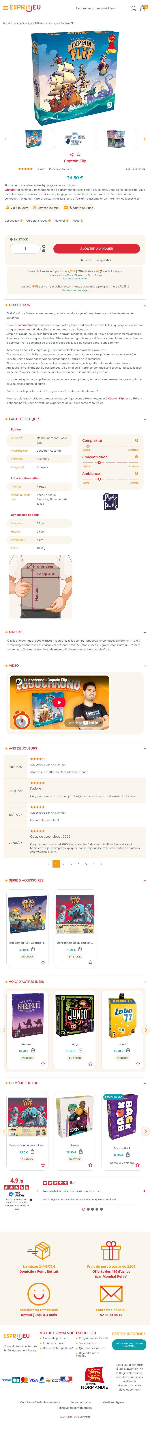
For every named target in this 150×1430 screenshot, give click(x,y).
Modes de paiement (55, 1338)
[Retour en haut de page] (142, 1419)
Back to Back (122, 1148)
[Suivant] (145, 1030)
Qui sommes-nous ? (91, 1348)
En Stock (27, 956)
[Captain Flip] (34, 139)
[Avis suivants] (144, 1191)
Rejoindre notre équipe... (87, 1354)
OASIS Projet (66, 1416)
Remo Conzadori (47, 438)
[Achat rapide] (33, 949)
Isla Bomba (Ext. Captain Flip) (27, 942)
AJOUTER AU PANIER (96, 249)
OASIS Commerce (82, 1416)
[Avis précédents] (37, 1191)
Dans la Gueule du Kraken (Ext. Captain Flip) (75, 942)
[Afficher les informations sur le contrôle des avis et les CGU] (30, 1200)
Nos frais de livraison (75, 278)
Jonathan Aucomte (49, 450)
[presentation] (5, 139)
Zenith (75, 1145)
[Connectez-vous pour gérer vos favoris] (78, 154)
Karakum (27, 1044)
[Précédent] (4, 1030)
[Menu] (5, 8)
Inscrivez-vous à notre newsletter (129, 1345)
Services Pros (87, 1343)
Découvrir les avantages (75, 290)
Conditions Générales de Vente (40, 1402)
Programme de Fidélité (93, 1338)
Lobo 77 (122, 1044)
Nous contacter (81, 1402)
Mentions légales (113, 1402)
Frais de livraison (53, 1343)
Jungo (75, 1044)
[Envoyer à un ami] (71, 154)
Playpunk (43, 459)
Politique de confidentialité (75, 1407)
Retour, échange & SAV (57, 1348)
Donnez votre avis (60, 169)
